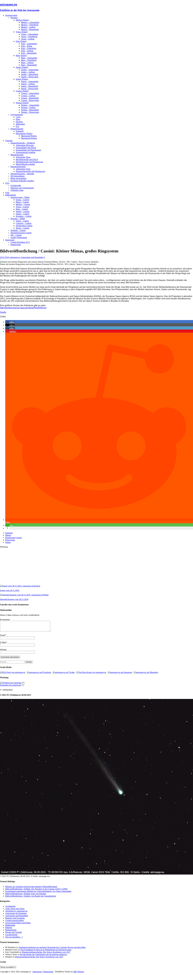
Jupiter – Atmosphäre (30, 70)
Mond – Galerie (22, 202)
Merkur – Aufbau (28, 27)
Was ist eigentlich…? (14, 937)
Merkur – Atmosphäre (30, 22)
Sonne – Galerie (22, 200)
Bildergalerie (10, 195)
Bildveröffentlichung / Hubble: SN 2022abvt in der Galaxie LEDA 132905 (36, 889)
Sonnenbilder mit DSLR (26, 148)
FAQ (7, 183)
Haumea (19, 122)
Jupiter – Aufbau (28, 72)
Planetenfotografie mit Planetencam (30, 171)
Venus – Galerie (22, 207)
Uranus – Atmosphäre (30, 93)
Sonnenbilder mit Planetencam (28, 150)
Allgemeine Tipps (23, 157)
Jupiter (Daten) (22, 67)
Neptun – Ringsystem (30, 112)
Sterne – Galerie (22, 228)
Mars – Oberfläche (28, 60)
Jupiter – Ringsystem (29, 77)
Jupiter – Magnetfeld (29, 74)
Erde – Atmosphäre (29, 44)
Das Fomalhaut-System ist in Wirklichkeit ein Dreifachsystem (45, 950)
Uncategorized (11, 934)
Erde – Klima (26, 46)
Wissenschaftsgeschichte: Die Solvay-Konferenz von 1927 (46, 952)
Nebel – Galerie (22, 221)
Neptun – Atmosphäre (30, 105)
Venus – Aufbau (27, 39)
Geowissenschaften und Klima (18, 923)
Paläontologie (11, 930)
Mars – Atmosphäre (29, 58)
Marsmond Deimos (29, 138)
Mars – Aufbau (27, 62)
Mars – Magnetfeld (29, 65)
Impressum (9, 240)
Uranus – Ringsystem (30, 100)
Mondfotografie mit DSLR (27, 159)
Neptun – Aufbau (28, 107)
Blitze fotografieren (19, 178)
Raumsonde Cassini (13, 537)
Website (3, 650)
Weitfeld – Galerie (18, 230)
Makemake (20, 124)
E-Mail (3, 642)
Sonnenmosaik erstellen (25, 152)
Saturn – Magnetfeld (29, 86)
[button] (10, 322)
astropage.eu (15, 257)
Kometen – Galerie (24, 216)
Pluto (18, 119)
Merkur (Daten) (22, 20)
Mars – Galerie (22, 209)
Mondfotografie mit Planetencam (29, 162)
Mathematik (10, 925)
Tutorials (8, 140)
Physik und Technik (13, 932)
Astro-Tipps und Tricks (14, 908)
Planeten (14, 18)
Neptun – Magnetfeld (30, 110)
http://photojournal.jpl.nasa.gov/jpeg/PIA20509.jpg (23, 308)
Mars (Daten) (21, 55)
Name (2, 635)
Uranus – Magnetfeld (30, 98)
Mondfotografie (17, 155)
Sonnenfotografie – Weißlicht (23, 143)
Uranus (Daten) (22, 91)
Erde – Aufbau (27, 51)
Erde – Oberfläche (28, 48)
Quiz (7, 192)
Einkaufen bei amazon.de (10, 685)
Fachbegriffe (16, 185)
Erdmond (20, 131)
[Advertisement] (79, 566)
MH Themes (78, 972)
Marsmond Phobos (29, 136)
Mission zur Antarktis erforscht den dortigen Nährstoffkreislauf (31, 886)
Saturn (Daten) (22, 79)
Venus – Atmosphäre (29, 34)
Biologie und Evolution (15, 918)
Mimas (8, 535)
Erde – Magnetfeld (28, 53)
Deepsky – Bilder (18, 218)
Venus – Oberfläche (29, 36)
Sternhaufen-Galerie (24, 226)
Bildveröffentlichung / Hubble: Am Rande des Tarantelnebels (30, 896)
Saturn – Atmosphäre (29, 81)
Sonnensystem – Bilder (20, 197)
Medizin (8, 927)
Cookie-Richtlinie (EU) (20, 242)
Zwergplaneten (17, 114)
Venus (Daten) (22, 32)
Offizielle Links (17, 190)
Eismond (9, 533)
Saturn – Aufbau (28, 84)
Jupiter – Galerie (22, 211)
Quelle (3, 312)
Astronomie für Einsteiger (16, 913)
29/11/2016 (4, 257)
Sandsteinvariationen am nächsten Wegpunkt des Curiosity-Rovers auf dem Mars (52, 947)
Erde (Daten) (21, 41)
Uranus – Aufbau (28, 96)
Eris (17, 126)
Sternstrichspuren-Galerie (21, 233)
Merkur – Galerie (23, 204)
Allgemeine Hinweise (25, 145)
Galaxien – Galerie (23, 223)
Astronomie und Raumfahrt (32, 257)
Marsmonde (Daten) (24, 133)
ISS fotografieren (18, 176)
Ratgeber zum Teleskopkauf (22, 188)
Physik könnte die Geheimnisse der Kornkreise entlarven (43, 954)
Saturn (8, 542)
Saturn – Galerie (22, 214)
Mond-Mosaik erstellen (25, 164)
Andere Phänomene (19, 237)
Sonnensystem (11, 15)
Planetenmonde (17, 129)
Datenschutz (16, 244)
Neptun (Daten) (22, 103)
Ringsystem (10, 540)
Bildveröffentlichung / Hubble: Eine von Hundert (25, 894)
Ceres (18, 117)
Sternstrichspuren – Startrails (22, 174)
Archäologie (10, 906)
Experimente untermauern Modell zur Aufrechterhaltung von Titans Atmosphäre (38, 891)
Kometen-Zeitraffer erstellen (22, 181)
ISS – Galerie (16, 235)
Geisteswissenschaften (14, 920)
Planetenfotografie (18, 166)
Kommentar (5, 619)
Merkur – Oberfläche (29, 25)
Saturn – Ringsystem (29, 88)
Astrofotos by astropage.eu (16, 911)
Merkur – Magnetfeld (30, 29)
